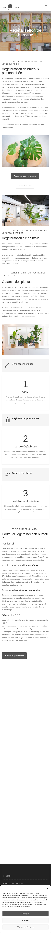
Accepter (25, 914)
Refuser (25, 920)
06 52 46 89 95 (17, 883)
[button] (47, 888)
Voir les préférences (25, 927)
